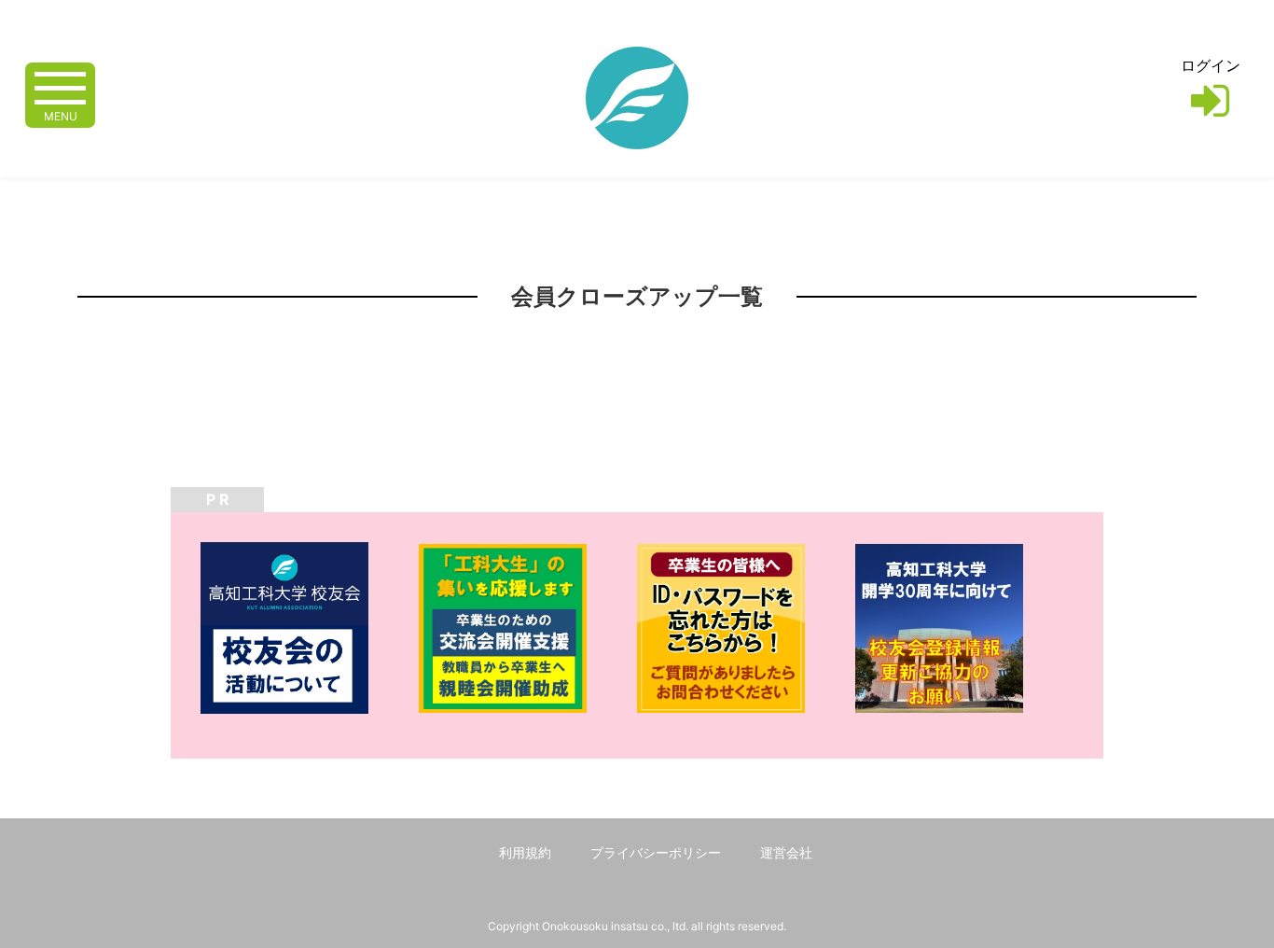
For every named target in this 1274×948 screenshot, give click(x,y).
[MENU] (60, 86)
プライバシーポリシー (655, 852)
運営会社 (786, 852)
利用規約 (525, 852)
